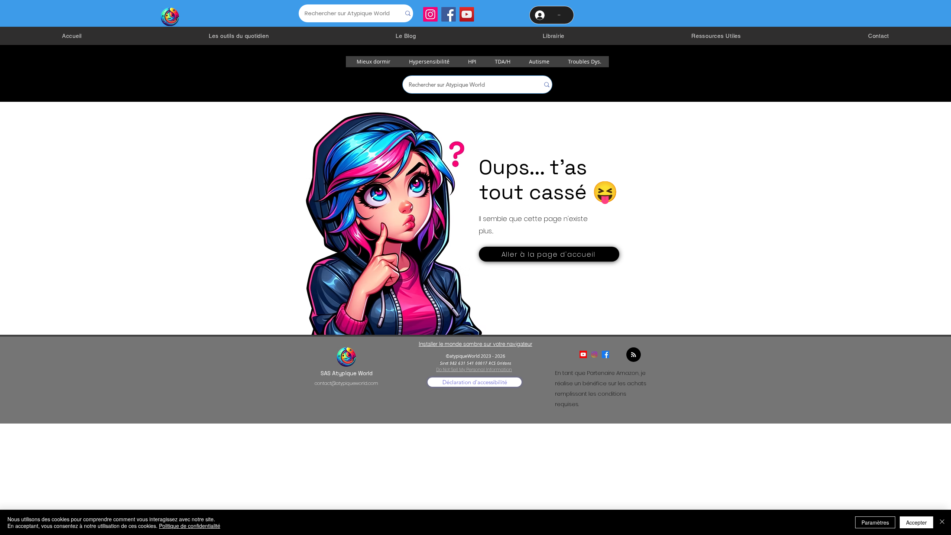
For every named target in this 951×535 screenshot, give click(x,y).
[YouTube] (467, 14)
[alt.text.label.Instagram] (594, 354)
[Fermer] (942, 522)
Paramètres (875, 522)
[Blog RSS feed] (633, 355)
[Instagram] (430, 14)
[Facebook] (448, 14)
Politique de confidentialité (189, 525)
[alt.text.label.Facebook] (605, 354)
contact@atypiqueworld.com (346, 383)
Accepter (916, 522)
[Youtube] (583, 354)
